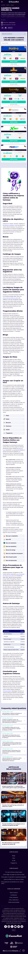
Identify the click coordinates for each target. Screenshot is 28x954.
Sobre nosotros (14, 892)
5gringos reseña (13, 84)
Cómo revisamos (13, 897)
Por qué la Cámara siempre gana (13, 872)
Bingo (13, 855)
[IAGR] (6, 943)
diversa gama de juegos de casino (10, 297)
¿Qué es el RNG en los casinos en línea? (14, 879)
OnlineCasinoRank (7, 691)
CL (13, 930)
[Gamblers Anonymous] (11, 943)
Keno (13, 858)
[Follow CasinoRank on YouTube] (15, 926)
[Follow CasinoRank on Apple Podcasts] (22, 926)
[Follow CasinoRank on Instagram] (8, 926)
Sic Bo (13, 860)
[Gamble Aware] (12, 950)
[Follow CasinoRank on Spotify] (18, 926)
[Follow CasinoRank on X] (12, 926)
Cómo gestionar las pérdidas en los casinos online (12, 882)
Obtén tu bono (14, 61)
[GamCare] (19, 943)
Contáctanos (13, 895)
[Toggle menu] (2, 1)
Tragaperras (14, 863)
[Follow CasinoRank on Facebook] (5, 926)
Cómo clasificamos (14, 900)
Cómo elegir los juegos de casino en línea (13, 874)
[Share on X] (2, 28)
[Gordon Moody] (13, 947)
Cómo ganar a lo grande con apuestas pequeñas (13, 877)
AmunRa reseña (13, 104)
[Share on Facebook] (5, 28)
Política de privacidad (13, 902)
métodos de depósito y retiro (10, 225)
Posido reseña (14, 63)
